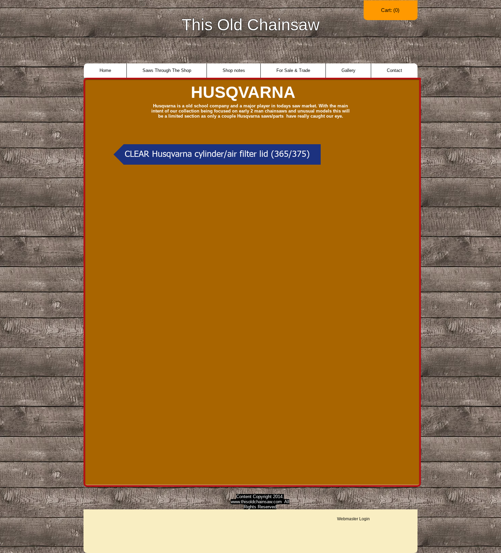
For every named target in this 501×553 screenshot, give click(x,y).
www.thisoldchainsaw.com (256, 501)
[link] (390, 10)
